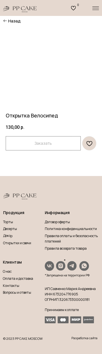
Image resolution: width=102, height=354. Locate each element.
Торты (8, 222)
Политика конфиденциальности (71, 228)
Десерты (10, 228)
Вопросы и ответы (17, 292)
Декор (7, 235)
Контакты (11, 285)
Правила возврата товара (66, 248)
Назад (14, 21)
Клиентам (12, 262)
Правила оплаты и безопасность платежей (71, 238)
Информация (57, 212)
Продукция (13, 212)
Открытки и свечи (17, 243)
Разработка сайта (84, 338)
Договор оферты (57, 222)
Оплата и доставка (18, 278)
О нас (7, 271)
